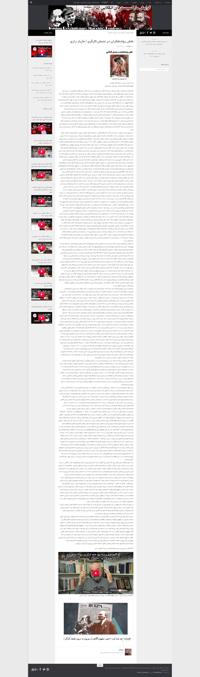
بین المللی (158, 2)
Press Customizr (143, 672)
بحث (150, 2)
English (105, 2)
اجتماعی (134, 2)
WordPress (158, 672)
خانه (112, 2)
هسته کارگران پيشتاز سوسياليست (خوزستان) (86, 2)
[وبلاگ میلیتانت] (154, 32)
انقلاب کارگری (129, 33)
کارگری (110, 33)
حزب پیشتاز (116, 33)
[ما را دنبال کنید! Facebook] (147, 32)
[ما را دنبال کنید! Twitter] (151, 32)
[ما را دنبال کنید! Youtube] (141, 32)
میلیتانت (128, 46)
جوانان (122, 33)
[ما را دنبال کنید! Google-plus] (144, 32)
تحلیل (126, 2)
